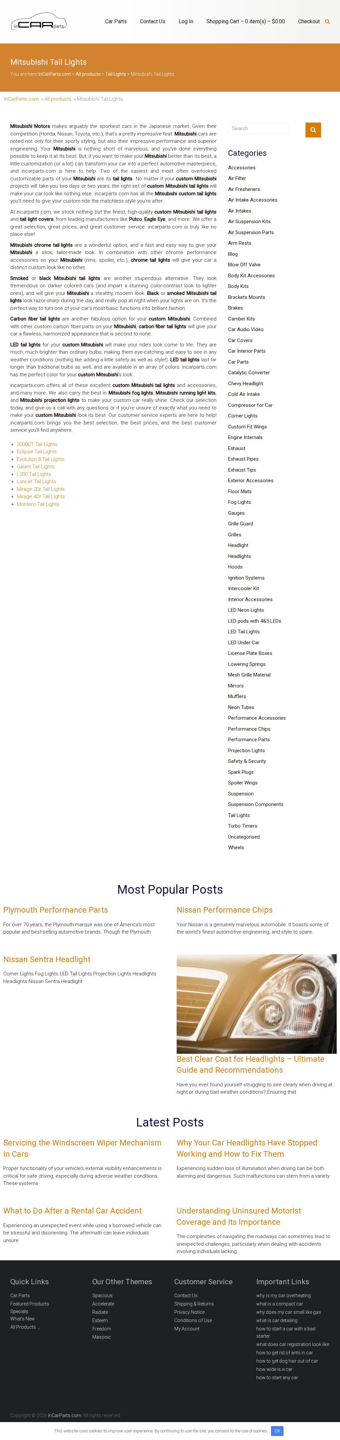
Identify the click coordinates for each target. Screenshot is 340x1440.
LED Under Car (243, 643)
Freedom (101, 1328)
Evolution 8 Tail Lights (40, 459)
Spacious (102, 1295)
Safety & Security (247, 761)
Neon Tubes (241, 707)
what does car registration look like (292, 1344)
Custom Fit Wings (247, 427)
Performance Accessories (257, 718)
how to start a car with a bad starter (285, 1332)
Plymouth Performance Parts (55, 910)
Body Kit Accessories (251, 276)
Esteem (100, 1320)
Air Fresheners (244, 189)
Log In (186, 21)
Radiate (100, 1312)
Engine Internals (245, 437)
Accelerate (103, 1303)
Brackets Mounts (246, 297)
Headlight (238, 545)
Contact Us (152, 21)
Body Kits (238, 286)
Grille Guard (240, 524)
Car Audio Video (246, 329)
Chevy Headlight (245, 384)
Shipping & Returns (194, 1303)
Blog (233, 254)
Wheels (236, 848)
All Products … (25, 1327)
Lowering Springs (247, 664)
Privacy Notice (189, 1312)
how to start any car (277, 1377)
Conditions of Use (193, 1320)
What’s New (22, 1318)
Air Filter (237, 178)
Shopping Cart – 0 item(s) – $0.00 (246, 21)
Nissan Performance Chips (225, 910)
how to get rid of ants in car (284, 1352)
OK (277, 1430)
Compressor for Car (250, 405)
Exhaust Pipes (243, 459)
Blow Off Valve (244, 265)
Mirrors (236, 686)
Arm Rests (239, 243)
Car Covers (240, 340)
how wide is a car (274, 1369)
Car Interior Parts (247, 351)
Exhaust (236, 448)
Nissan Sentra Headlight (46, 959)
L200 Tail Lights (34, 474)
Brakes (235, 308)
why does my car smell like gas (288, 1312)
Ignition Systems (246, 578)
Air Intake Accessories (253, 200)
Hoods (235, 567)
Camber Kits (241, 319)
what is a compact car (279, 1303)
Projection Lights (246, 751)
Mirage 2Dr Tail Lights (41, 489)
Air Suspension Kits (249, 222)
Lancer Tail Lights (36, 482)
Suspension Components (256, 804)
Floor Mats (240, 492)
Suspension (241, 794)
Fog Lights (239, 502)
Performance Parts (249, 740)
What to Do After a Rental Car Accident (72, 1210)
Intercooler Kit (243, 588)
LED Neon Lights (246, 610)
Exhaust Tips (242, 470)
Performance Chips (249, 729)
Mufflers (237, 696)
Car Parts (116, 21)
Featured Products (29, 1303)
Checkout (309, 21)
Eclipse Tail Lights (37, 452)
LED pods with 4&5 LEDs (254, 621)
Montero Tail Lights (38, 504)
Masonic (101, 1337)
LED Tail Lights (244, 632)
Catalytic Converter (249, 373)
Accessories (242, 168)
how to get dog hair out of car (287, 1361)
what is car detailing (277, 1320)
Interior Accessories (250, 599)
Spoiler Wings (243, 783)
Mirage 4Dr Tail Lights (41, 496)
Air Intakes (239, 211)
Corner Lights (243, 416)
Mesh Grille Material (249, 675)
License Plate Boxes (250, 653)
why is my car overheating (283, 1295)
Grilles (234, 535)
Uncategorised (244, 837)
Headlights (239, 556)
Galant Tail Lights (35, 467)
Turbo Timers (242, 826)
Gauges (236, 513)
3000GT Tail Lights (37, 444)
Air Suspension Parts (251, 232)
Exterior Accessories (251, 481)
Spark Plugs (241, 772)
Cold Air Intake (244, 394)
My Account (187, 1328)
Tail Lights (239, 815)
